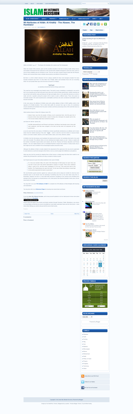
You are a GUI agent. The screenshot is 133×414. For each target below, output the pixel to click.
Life (101, 18)
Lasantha (67, 403)
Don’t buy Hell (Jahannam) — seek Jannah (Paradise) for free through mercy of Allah (98, 138)
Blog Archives (99, 30)
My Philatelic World (90, 230)
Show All (105, 239)
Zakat (84, 368)
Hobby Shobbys (89, 190)
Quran (44, 18)
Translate (94, 74)
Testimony (86, 366)
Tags (91, 30)
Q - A (74, 18)
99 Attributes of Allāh (42, 183)
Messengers (86, 349)
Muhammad (86, 354)
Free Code (98, 169)
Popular (85, 30)
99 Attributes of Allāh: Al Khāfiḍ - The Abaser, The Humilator (49, 24)
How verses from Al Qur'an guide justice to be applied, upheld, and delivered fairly (97, 103)
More (94, 18)
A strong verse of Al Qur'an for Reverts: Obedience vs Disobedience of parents (98, 147)
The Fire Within (89, 224)
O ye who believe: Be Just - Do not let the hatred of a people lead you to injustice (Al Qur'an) (98, 130)
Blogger (98, 321)
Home (26, 3)
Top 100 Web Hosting (87, 403)
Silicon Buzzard (89, 201)
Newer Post (27, 213)
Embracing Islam (84, 18)
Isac (84, 344)
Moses (85, 351)
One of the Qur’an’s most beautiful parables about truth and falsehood (98, 112)
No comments (41, 27)
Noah (84, 356)
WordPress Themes (52, 403)
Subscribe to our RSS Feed (92, 376)
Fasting (85, 339)
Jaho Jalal (88, 212)
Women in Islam (64, 18)
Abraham (85, 334)
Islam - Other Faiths (32, 18)
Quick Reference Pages (51, 3)
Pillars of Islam (87, 358)
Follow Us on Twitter (90, 381)
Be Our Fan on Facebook (91, 387)
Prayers (85, 361)
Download (91, 169)
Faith (84, 336)
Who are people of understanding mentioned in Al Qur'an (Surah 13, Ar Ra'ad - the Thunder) (98, 121)
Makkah (85, 346)
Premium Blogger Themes (75, 403)
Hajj (84, 341)
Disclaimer (40, 3)
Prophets (53, 18)
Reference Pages (40, 189)
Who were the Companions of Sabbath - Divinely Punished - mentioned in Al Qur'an (98, 85)
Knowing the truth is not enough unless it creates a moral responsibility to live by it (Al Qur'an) (98, 94)
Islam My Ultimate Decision (65, 399)
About (32, 3)
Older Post (76, 213)
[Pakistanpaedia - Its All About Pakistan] (87, 15)
